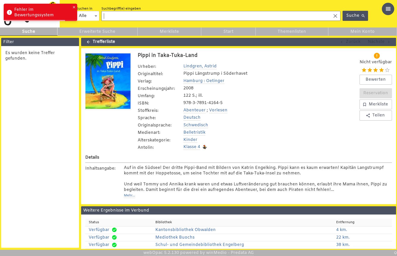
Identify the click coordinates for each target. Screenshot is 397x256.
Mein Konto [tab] (362, 31)
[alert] (40, 12)
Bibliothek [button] (163, 222)
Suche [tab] (28, 31)
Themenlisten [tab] (292, 31)
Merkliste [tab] (169, 31)
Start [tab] (228, 31)
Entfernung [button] (345, 222)
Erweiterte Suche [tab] (97, 31)
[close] (74, 8)
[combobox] (215, 16)
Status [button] (94, 222)
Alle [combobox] (83, 16)
